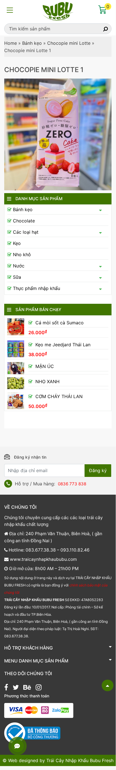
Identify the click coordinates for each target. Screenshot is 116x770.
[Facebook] (6, 688)
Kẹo (17, 243)
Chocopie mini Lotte (68, 43)
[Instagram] (39, 688)
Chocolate (24, 221)
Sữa (17, 277)
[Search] (100, 28)
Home (10, 43)
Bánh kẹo (32, 43)
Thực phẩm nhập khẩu (36, 288)
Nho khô (22, 254)
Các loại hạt (25, 232)
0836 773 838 (72, 483)
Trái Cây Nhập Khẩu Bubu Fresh (79, 760)
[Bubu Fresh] (58, 11)
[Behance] (27, 688)
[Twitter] (16, 688)
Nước (18, 266)
